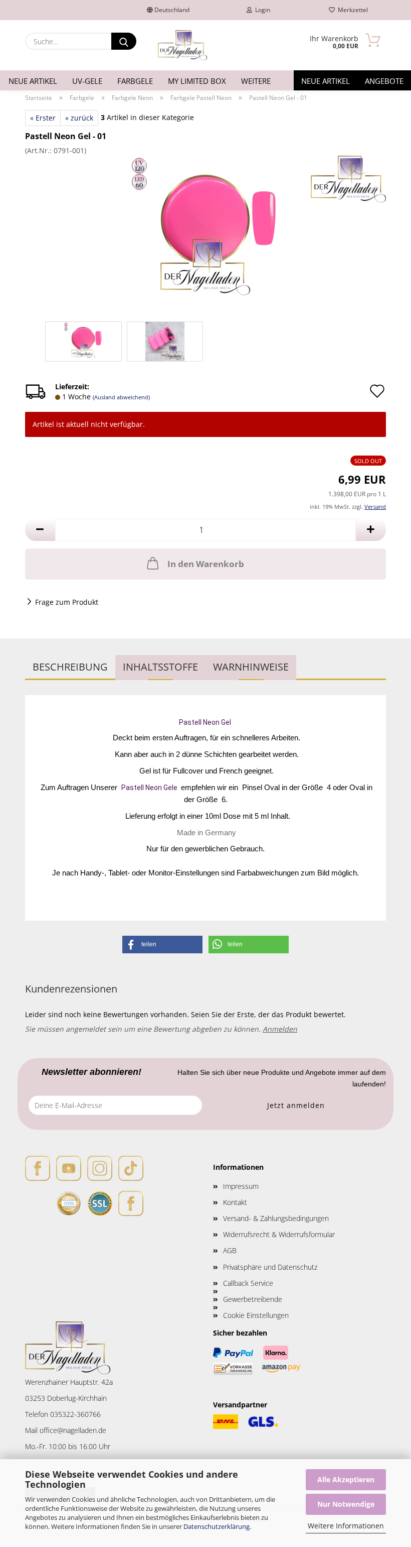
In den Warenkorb (205, 564)
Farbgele (135, 81)
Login (261, 10)
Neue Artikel (33, 81)
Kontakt (235, 1202)
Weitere (256, 81)
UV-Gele (87, 81)
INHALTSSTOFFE (160, 667)
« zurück (79, 118)
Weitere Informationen (346, 1525)
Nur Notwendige (345, 1504)
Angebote (384, 81)
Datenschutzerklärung (216, 1526)
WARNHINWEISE (251, 667)
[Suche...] (123, 41)
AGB (230, 1250)
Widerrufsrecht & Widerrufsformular (279, 1234)
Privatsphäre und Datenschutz (270, 1267)
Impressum (241, 1186)
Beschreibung (70, 667)
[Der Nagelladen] (182, 45)
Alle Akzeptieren (345, 1479)
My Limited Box (197, 81)
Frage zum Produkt (66, 602)
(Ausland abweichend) (121, 397)
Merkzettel (351, 10)
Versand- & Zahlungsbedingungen (276, 1218)
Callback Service (248, 1283)
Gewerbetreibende (252, 1299)
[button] (40, 529)
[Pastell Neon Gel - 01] (205, 230)
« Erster (43, 118)
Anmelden (280, 1029)
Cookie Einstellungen (256, 1315)
